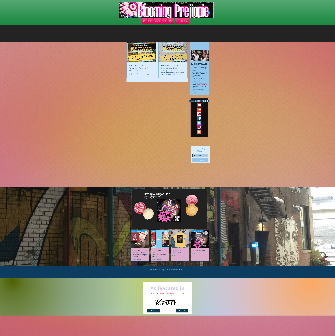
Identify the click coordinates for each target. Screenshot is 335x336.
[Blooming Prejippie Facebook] (199, 118)
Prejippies (203, 86)
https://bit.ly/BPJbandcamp (196, 226)
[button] (208, 12)
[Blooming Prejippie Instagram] (199, 127)
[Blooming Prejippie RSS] (199, 132)
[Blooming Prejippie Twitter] (199, 123)
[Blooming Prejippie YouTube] (199, 105)
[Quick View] (180, 239)
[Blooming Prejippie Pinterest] (199, 114)
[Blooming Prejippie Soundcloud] (199, 110)
